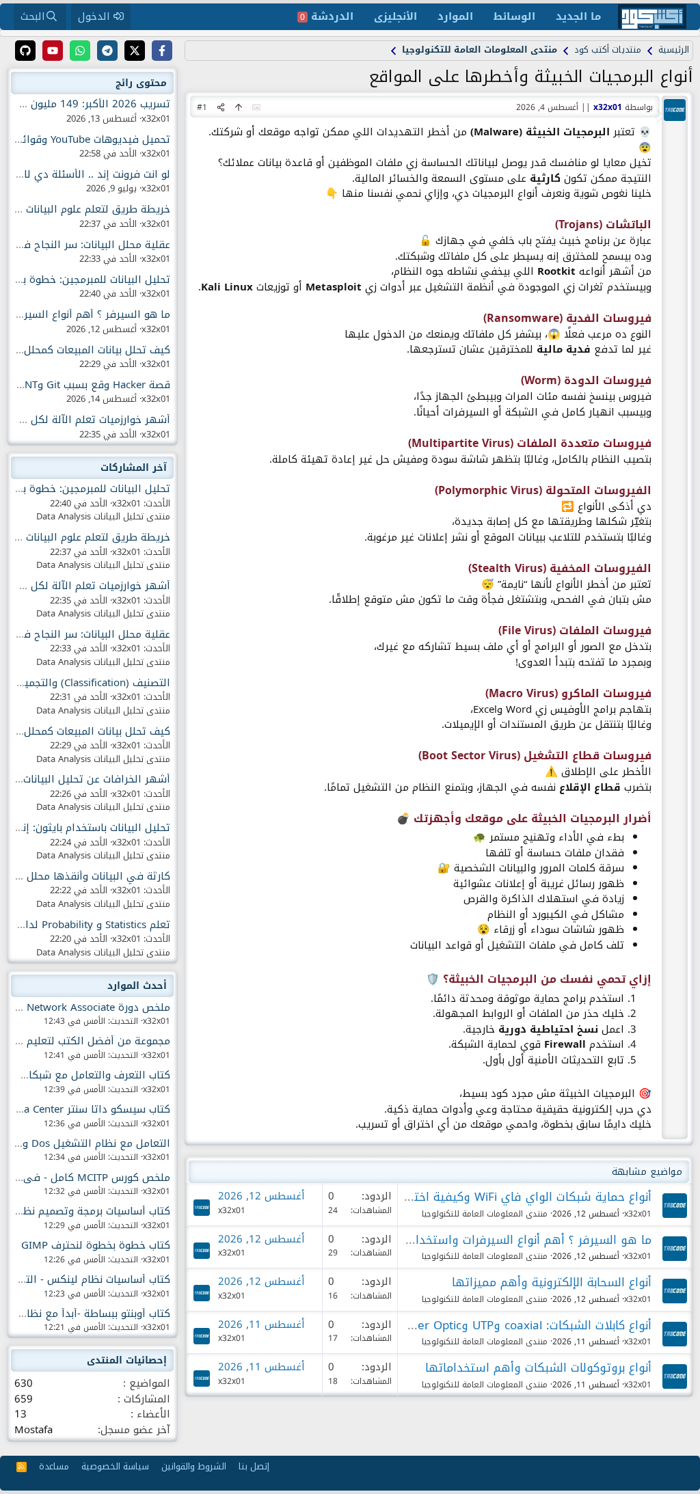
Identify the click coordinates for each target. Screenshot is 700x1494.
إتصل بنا (254, 1466)
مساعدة (54, 1466)
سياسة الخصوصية (115, 1466)
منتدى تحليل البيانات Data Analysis (103, 516)
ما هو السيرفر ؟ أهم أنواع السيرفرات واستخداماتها (519, 1240)
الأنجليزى (395, 16)
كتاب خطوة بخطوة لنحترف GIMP (95, 1245)
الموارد (455, 16)
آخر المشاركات (133, 468)
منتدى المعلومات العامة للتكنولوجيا (485, 1213)
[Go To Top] (238, 107)
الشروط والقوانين (193, 1466)
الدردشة (326, 16)
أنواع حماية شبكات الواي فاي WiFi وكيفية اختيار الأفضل (506, 1197)
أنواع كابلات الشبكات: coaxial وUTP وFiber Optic (526, 1325)
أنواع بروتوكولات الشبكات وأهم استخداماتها (538, 1367)
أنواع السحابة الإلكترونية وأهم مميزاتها (551, 1282)
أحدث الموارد (137, 986)
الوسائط (514, 16)
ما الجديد (578, 16)
